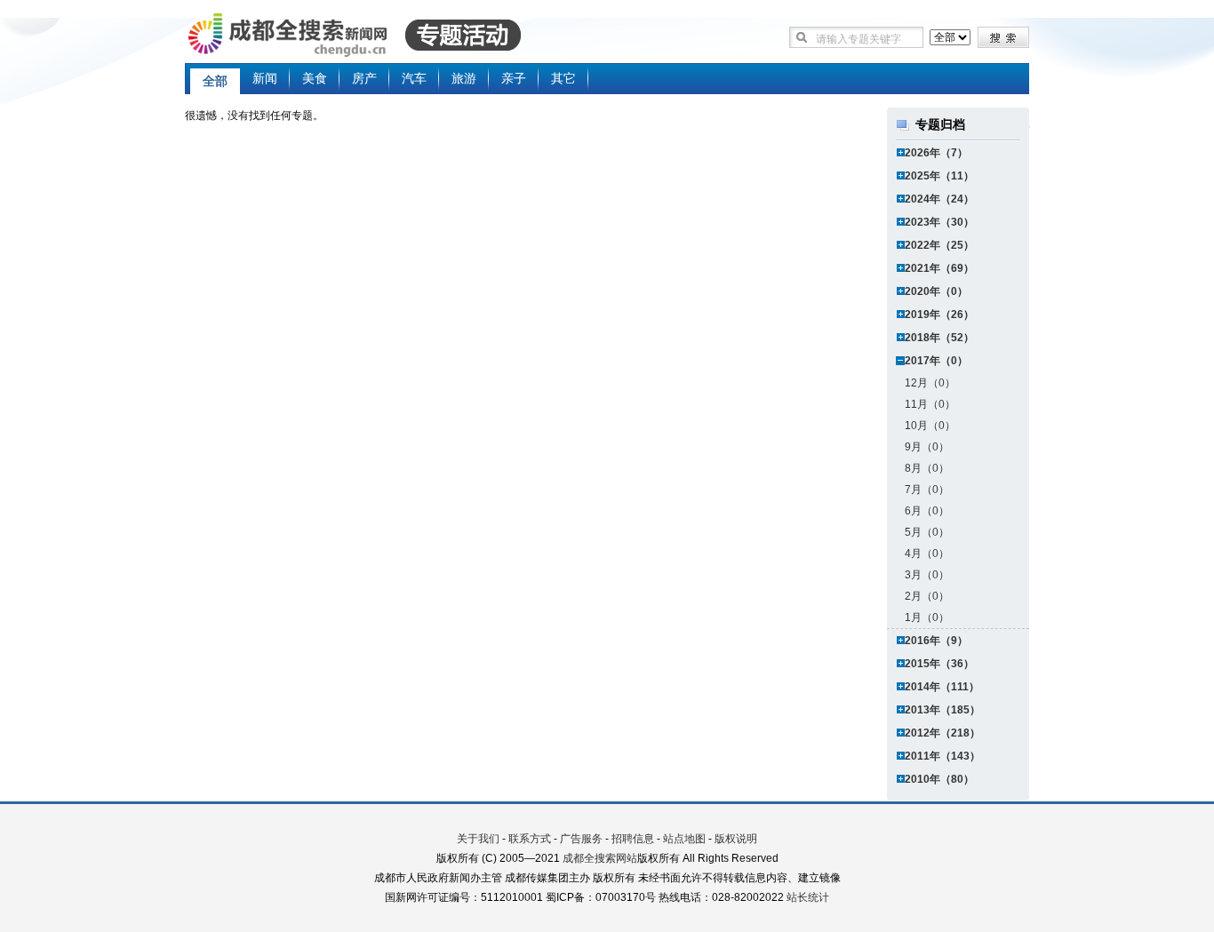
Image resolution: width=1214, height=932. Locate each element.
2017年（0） (936, 360)
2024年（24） (939, 199)
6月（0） (927, 511)
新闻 (264, 78)
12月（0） (930, 383)
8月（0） (927, 468)
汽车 (414, 78)
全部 (215, 81)
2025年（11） (939, 176)
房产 (364, 78)
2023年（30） (939, 222)
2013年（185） (942, 710)
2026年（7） (936, 153)
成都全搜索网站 (600, 858)
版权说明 (736, 838)
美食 (314, 78)
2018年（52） (939, 337)
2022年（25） (939, 245)
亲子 (513, 78)
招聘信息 (632, 838)
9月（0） (927, 447)
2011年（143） (942, 756)
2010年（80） (939, 779)
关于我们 (478, 838)
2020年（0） (936, 291)
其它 (563, 78)
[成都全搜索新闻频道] (380, 35)
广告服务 (581, 838)
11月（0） (930, 404)
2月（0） (927, 596)
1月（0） (927, 617)
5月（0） (927, 532)
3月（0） (927, 575)
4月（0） (927, 553)
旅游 (463, 78)
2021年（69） (939, 268)
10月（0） (930, 425)
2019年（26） (939, 314)
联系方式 (529, 838)
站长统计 (808, 897)
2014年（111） (942, 687)
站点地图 (684, 838)
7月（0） (927, 489)
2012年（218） (942, 733)
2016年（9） (936, 640)
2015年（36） (939, 663)
